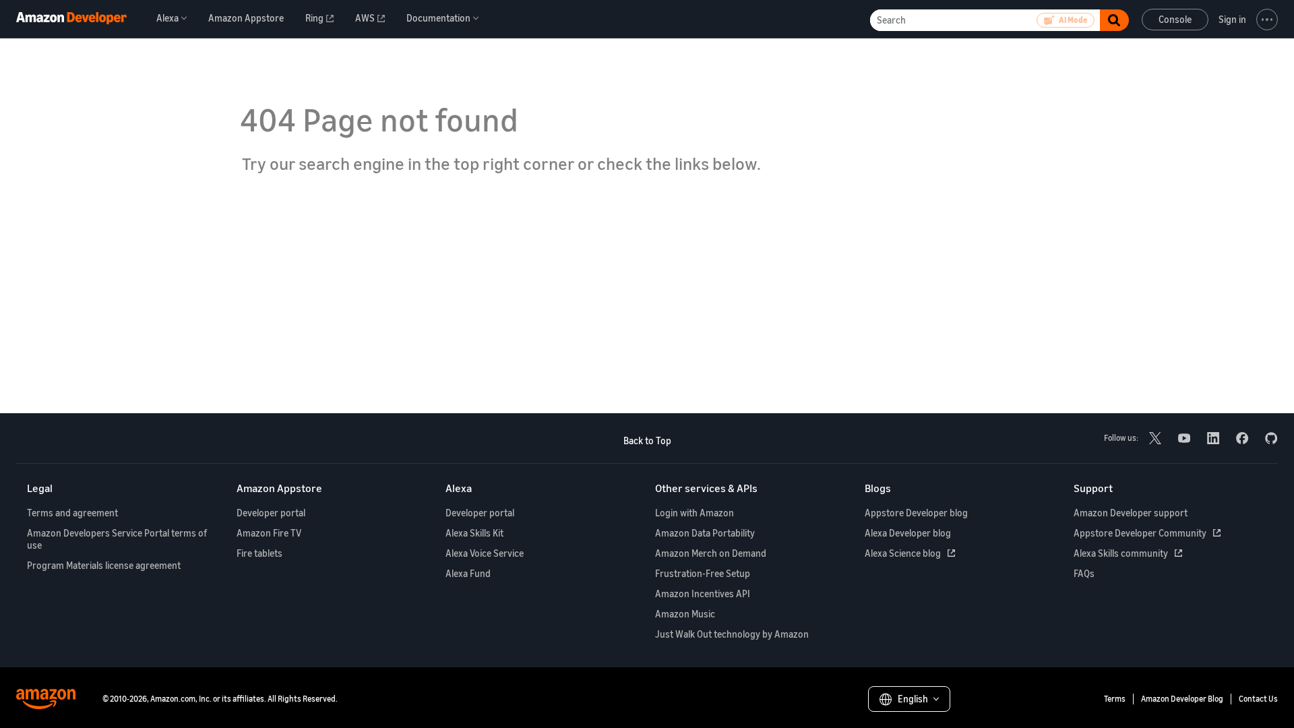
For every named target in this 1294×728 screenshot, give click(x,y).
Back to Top (647, 440)
